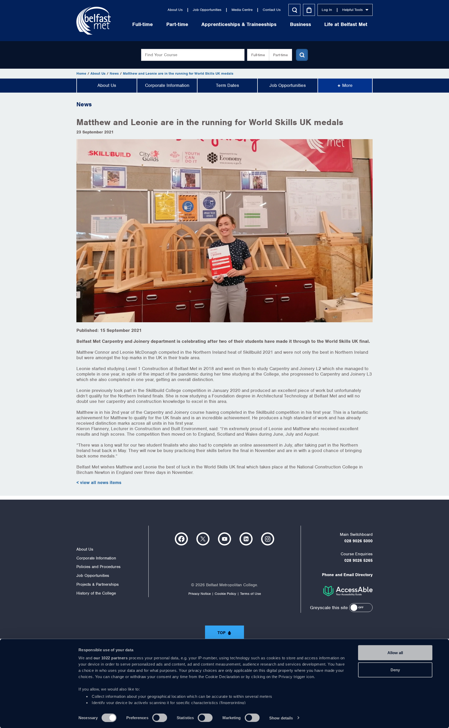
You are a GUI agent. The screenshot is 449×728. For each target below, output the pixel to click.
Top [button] (221, 632)
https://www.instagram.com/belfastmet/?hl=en (267, 539)
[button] (361, 607)
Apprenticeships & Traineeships (238, 24)
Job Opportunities (207, 10)
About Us (175, 10)
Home (81, 73)
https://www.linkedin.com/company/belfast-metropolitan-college (246, 539)
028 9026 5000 (358, 541)
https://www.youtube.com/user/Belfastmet (224, 539)
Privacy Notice (199, 593)
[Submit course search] (302, 55)
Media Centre (242, 10)
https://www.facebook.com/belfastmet (181, 539)
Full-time (142, 24)
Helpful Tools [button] (352, 10)
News (114, 73)
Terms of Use (250, 593)
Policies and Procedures (98, 566)
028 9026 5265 (358, 560)
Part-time (177, 24)
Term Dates (227, 85)
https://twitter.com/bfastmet (203, 539)
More (347, 85)
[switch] (159, 717)
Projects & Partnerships (97, 584)
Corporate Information (167, 85)
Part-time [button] (280, 55)
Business (300, 24)
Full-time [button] (258, 55)
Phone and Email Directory (347, 574)
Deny (395, 669)
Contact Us (272, 10)
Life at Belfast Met (345, 24)
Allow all (395, 652)
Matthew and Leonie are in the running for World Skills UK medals (178, 73)
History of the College (96, 593)
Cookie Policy (225, 593)
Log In (327, 10)
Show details (281, 718)
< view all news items (98, 482)
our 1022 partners (111, 658)
